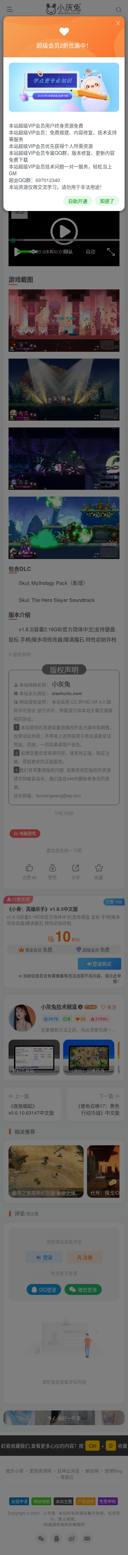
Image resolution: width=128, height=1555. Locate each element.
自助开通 (77, 200)
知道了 (107, 200)
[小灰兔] (64, 86)
